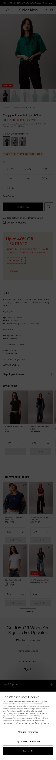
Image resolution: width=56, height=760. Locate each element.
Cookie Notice (23, 723)
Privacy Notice (42, 723)
